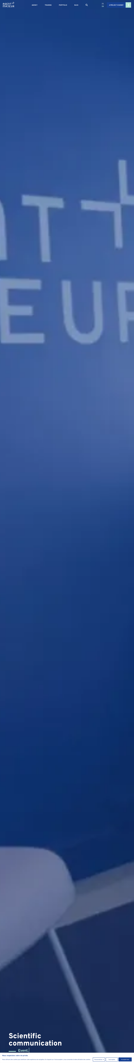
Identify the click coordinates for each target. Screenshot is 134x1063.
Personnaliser (98, 1059)
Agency (34, 5)
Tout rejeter (111, 1059)
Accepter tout (125, 1059)
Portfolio (63, 5)
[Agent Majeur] (10, 4)
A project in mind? (116, 5)
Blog (76, 5)
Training (48, 5)
